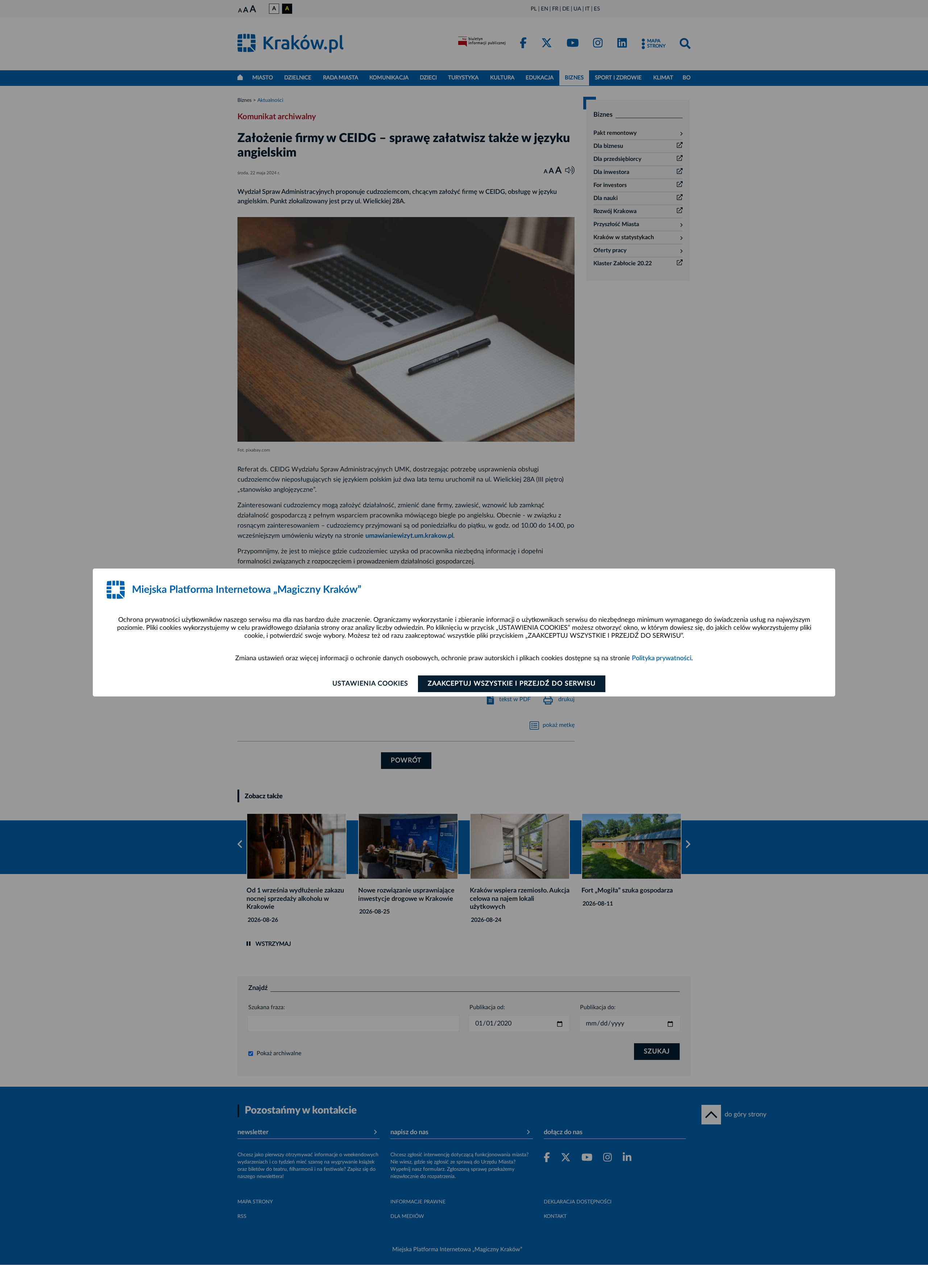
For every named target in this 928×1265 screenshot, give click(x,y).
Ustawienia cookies (370, 684)
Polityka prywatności (661, 658)
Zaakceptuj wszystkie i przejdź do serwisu (512, 684)
